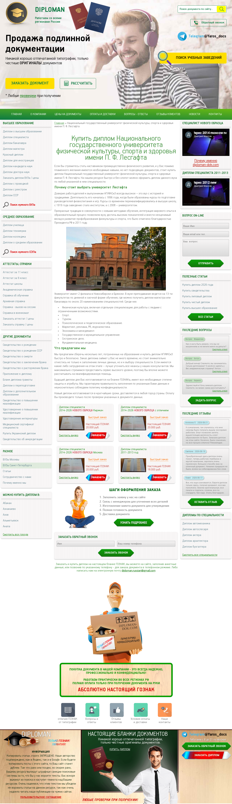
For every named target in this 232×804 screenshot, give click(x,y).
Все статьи (205, 317)
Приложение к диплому (17, 374)
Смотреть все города (15, 534)
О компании (38, 114)
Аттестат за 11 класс (15, 272)
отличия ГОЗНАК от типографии (67, 720)
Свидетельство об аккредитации (22, 439)
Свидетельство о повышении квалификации (20, 402)
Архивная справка (14, 301)
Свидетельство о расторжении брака (25, 368)
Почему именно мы (14, 483)
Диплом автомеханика (196, 523)
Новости (194, 114)
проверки (28, 95)
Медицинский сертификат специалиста (18, 426)
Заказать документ (30, 83)
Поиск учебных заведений (199, 58)
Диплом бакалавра (14, 143)
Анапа (6, 526)
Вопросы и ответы (91, 720)
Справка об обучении (16, 295)
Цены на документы (68, 114)
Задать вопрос (205, 400)
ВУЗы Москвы (11, 459)
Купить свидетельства (195, 290)
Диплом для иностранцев (18, 160)
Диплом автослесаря (195, 529)
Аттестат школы (12, 284)
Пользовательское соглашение (40, 797)
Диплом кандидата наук (17, 166)
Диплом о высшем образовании (22, 131)
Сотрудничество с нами (17, 477)
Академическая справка (18, 289)
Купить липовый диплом (197, 296)
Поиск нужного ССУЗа (23, 252)
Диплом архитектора (195, 541)
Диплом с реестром (15, 189)
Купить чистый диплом (196, 302)
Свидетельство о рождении (19, 345)
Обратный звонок (212, 22)
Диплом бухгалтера (194, 546)
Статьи (7, 471)
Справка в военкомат (16, 313)
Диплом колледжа (14, 236)
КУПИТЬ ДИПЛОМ (120, 749)
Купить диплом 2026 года (197, 285)
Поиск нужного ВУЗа (22, 205)
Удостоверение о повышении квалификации (20, 411)
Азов (6, 515)
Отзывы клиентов (168, 114)
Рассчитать (81, 83)
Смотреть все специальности (199, 555)
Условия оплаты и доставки (140, 720)
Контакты (215, 114)
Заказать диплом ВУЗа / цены (21, 178)
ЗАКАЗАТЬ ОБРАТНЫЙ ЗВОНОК (207, 746)
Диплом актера (191, 535)
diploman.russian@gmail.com (139, 570)
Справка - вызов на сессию (19, 307)
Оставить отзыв (205, 502)
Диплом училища (13, 225)
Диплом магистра (13, 149)
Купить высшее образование (199, 308)
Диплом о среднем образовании (22, 242)
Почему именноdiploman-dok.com (206, 163)
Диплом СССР (10, 195)
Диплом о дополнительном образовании (19, 393)
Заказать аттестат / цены (18, 319)
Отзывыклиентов (116, 720)
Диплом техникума (14, 231)
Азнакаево (9, 509)
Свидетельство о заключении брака (24, 362)
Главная (16, 114)
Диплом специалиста (16, 137)
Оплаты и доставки (102, 114)
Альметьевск (10, 520)
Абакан (7, 503)
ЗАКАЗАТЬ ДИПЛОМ (206, 755)
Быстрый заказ (97, 417)
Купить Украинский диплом (19, 433)
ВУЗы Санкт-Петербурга (17, 465)
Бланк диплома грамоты (17, 379)
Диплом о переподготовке (19, 385)
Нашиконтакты (164, 720)
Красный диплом (13, 154)
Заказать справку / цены (18, 324)
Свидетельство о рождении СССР (22, 350)
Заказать (98, 435)
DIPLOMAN (36, 734)
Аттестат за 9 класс (15, 278)
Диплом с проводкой (15, 183)
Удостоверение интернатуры (20, 418)
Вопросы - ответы (136, 114)
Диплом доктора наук (16, 172)
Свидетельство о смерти (17, 356)
